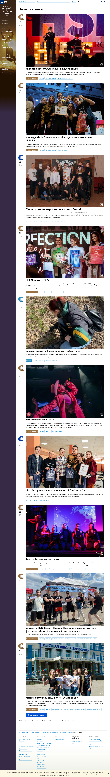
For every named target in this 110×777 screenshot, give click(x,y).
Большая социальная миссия (7, 46)
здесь (91, 772)
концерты (42, 569)
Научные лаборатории (59, 739)
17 (60, 721)
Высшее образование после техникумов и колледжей (43, 746)
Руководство (22, 743)
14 (52, 721)
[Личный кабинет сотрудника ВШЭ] (104, 2)
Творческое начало (7, 39)
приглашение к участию (58, 638)
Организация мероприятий (5, 35)
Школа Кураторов (7, 54)
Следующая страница (36, 715)
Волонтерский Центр (6, 57)
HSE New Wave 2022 (37, 280)
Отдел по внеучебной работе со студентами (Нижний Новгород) (51, 732)
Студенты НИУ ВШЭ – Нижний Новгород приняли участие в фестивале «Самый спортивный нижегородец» (61, 629)
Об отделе (5, 20)
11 (45, 721)
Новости (70, 732)
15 (55, 721)
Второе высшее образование (44, 743)
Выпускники (39, 762)
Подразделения (23, 748)
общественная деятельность (65, 78)
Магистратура (40, 741)
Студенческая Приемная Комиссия (6, 63)
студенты (34, 221)
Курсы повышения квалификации (41, 750)
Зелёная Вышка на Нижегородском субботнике (53, 351)
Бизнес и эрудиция (7, 31)
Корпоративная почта (77, 741)
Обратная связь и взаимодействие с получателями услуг (41, 766)
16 (57, 721)
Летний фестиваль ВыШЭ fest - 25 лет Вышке (52, 697)
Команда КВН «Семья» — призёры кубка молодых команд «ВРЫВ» (59, 138)
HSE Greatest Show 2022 (40, 419)
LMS (73, 743)
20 (68, 721)
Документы (5, 23)
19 (65, 721)
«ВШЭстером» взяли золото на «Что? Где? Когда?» (55, 490)
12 (47, 721)
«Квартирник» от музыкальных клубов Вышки (52, 68)
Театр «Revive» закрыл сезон (42, 559)
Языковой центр (40, 760)
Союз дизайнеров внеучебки (7, 68)
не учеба (42, 78)
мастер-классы (56, 709)
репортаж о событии (51, 78)
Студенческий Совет (6, 27)
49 (73, 721)
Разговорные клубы (7, 72)
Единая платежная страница (25, 759)
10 (42, 721)
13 (50, 721)
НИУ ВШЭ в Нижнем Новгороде (27, 732)
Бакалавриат (39, 739)
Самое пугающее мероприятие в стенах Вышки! (53, 209)
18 (63, 721)
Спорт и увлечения (7, 50)
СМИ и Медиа (6, 42)
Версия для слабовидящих (25, 751)
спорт (94, 638)
